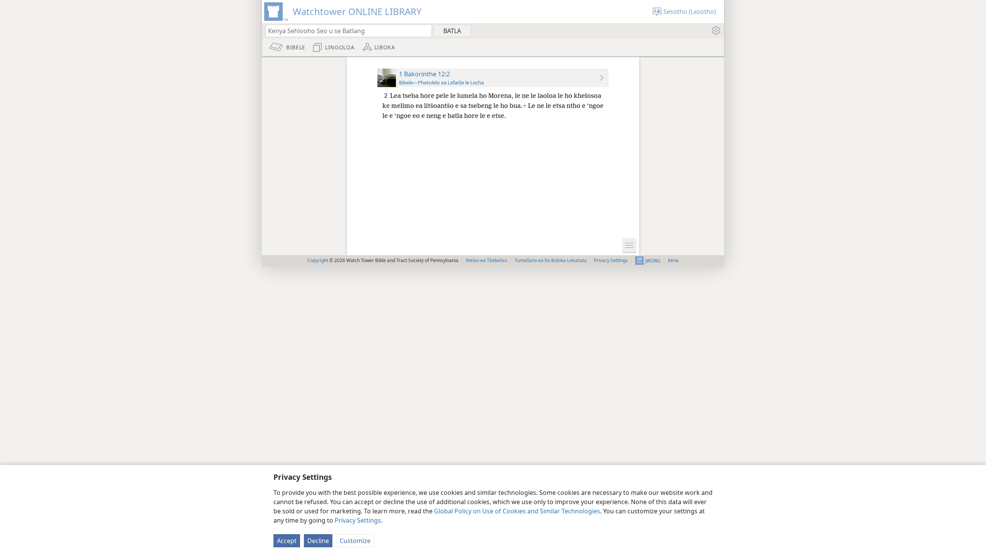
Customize (355, 540)
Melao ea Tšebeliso (486, 260)
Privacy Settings (358, 520)
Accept (287, 540)
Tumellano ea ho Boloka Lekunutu (551, 260)
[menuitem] (715, 30)
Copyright (317, 260)
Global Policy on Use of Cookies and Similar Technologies (517, 511)
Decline (318, 540)
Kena (673, 260)
